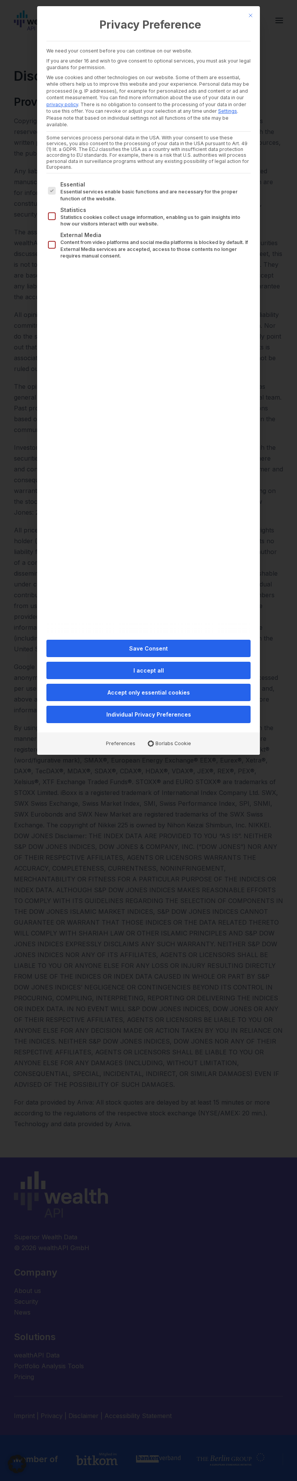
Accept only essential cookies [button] (149, 692)
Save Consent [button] (148, 648)
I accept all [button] (148, 670)
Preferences (120, 743)
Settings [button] (227, 111)
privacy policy (62, 104)
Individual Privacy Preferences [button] (148, 714)
